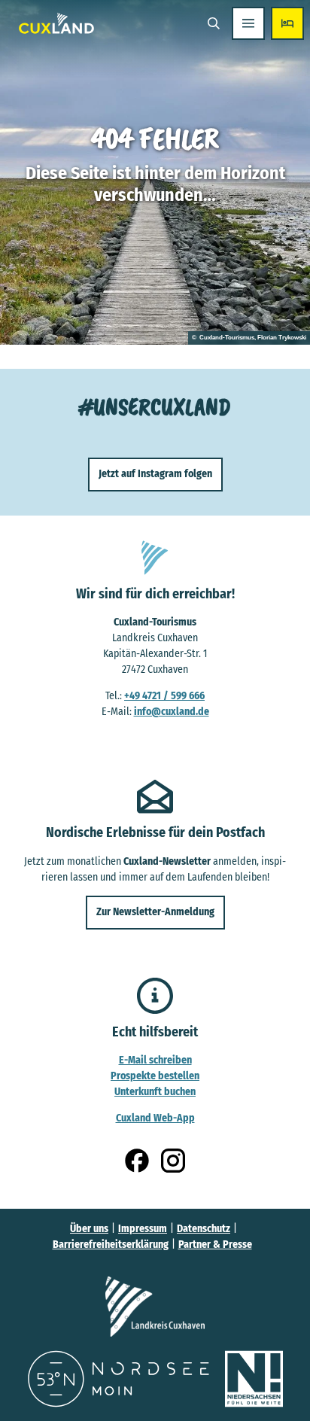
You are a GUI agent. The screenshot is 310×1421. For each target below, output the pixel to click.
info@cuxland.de (171, 711)
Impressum (142, 1228)
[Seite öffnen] (155, 1306)
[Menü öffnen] (248, 23)
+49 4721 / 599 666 (164, 695)
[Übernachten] (287, 23)
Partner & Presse (215, 1244)
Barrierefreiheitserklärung (111, 1244)
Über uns (89, 1228)
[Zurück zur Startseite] (56, 23)
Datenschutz (203, 1228)
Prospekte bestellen (155, 1076)
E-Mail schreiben (155, 1060)
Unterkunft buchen (155, 1091)
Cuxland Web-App (155, 1118)
